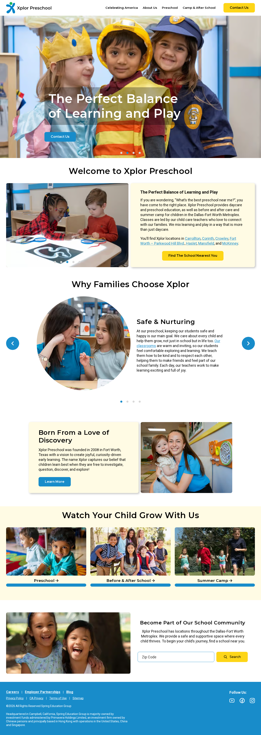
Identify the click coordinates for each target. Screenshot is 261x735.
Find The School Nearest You (192, 256)
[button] (121, 153)
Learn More (54, 482)
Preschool (15, 529)
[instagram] (252, 700)
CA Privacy (36, 698)
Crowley (221, 238)
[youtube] (231, 700)
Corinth (208, 238)
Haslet (191, 243)
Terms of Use (58, 698)
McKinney (230, 243)
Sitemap (78, 698)
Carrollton (193, 238)
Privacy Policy (15, 698)
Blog (69, 692)
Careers (12, 692)
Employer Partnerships (42, 692)
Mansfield (206, 243)
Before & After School (109, 529)
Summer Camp (189, 529)
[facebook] (242, 700)
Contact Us (239, 8)
